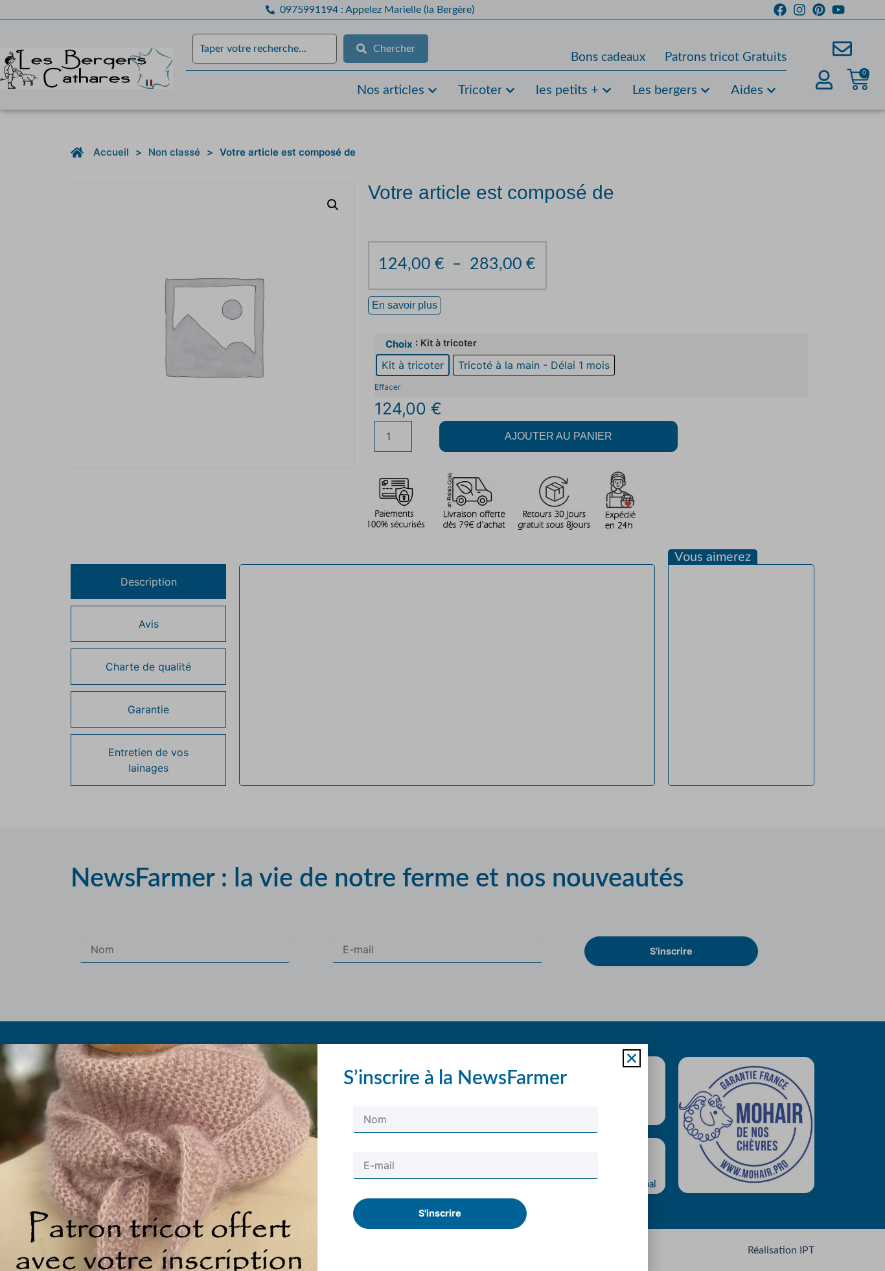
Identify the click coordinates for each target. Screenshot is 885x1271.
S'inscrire (440, 1212)
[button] (631, 1058)
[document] (442, 635)
